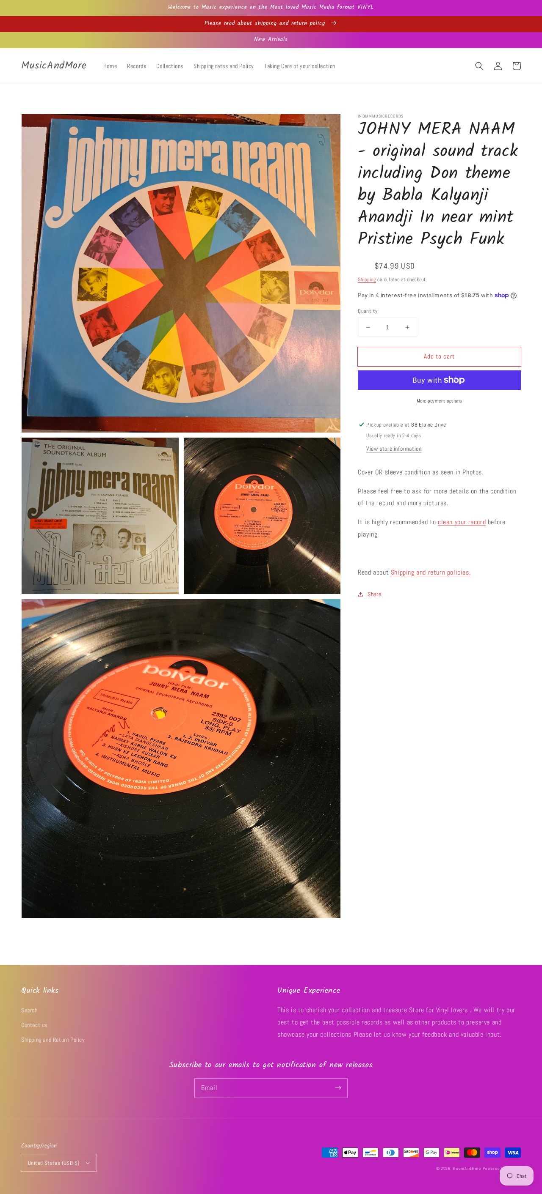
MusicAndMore (467, 1168)
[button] (479, 66)
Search (29, 1010)
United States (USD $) (53, 1163)
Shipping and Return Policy (53, 1039)
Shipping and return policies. (430, 571)
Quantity (367, 311)
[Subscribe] (338, 1088)
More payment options (439, 400)
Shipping (367, 279)
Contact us (34, 1025)
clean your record (462, 522)
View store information (393, 448)
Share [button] (374, 594)
